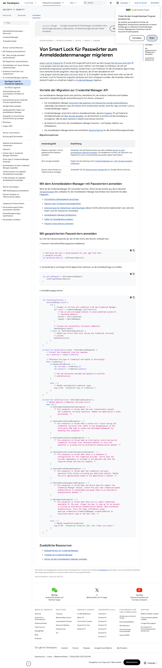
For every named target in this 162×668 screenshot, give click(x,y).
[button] (15, 51)
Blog (36, 635)
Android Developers (46, 41)
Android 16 (102, 617)
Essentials (29, 3)
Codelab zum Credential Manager (58, 555)
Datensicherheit (41, 623)
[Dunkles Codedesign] (131, 250)
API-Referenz (125, 626)
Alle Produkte (122, 648)
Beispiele (22, 15)
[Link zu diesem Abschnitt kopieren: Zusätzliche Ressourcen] (74, 545)
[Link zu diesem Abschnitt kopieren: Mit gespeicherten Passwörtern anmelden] (99, 233)
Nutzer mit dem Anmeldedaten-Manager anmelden (65, 559)
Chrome (75, 648)
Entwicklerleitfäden (127, 622)
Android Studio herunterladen (125, 630)
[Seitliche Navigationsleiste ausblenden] (28, 663)
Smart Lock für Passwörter (51, 63)
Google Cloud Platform (103, 648)
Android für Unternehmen (40, 618)
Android (38, 614)
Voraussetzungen (47, 192)
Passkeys (108, 113)
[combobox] (95, 3)
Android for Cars (83, 625)
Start (152, 38)
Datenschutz (61, 629)
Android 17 (102, 614)
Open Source (40, 627)
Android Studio (141, 3)
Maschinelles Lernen (63, 617)
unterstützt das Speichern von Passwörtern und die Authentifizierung (98, 103)
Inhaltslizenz (103, 570)
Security (7, 10)
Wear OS (80, 617)
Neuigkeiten (39, 631)
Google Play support (148, 623)
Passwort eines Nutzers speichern (59, 224)
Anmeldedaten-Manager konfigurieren (60, 215)
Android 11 (102, 636)
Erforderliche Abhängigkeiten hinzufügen (61, 199)
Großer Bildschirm (84, 614)
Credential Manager (84, 80)
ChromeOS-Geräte (84, 621)
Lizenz (49, 657)
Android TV (81, 629)
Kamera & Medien (62, 625)
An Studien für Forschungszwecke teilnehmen (148, 629)
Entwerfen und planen (52, 3)
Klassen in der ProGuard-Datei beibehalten (62, 204)
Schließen (137, 38)
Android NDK (124, 635)
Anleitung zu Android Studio (128, 617)
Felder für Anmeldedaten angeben (58, 219)
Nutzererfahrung (96, 130)
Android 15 (102, 621)
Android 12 (102, 633)
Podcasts (38, 638)
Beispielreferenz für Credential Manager (61, 551)
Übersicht (7, 15)
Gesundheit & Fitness (64, 621)
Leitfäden (36, 15)
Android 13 (102, 629)
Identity (20, 10)
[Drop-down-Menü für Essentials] (36, 3)
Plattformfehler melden (150, 614)
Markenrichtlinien (61, 657)
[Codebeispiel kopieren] (133, 250)
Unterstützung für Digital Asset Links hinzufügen (64, 208)
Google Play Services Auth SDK (117, 63)
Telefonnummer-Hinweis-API (96, 170)
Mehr (72, 3)
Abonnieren (131, 662)
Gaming (59, 614)
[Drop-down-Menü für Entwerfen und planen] (64, 3)
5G (57, 633)
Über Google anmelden (73, 116)
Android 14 (102, 625)
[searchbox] (16, 23)
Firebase (86, 648)
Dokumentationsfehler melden (149, 618)
